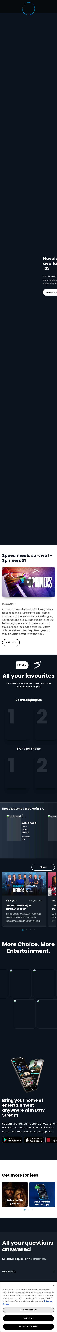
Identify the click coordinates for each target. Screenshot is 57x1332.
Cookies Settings (28, 1309)
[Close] (53, 1285)
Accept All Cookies (28, 1326)
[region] (28, 1306)
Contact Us (38, 1259)
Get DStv (38, 292)
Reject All (28, 1318)
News (43, 867)
